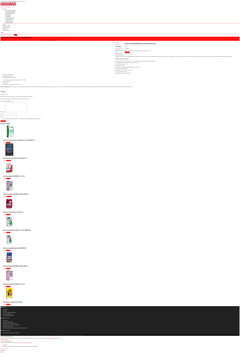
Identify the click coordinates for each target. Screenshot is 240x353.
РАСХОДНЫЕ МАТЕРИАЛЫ (10, 12)
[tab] (121, 42)
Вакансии (5, 310)
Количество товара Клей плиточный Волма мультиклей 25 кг (137, 50)
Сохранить (2, 348)
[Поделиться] (2, 350)
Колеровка (5, 320)
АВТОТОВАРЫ (8, 15)
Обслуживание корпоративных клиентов (11, 332)
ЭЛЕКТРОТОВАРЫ (9, 19)
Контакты (5, 28)
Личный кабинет (6, 30)
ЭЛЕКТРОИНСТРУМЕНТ (10, 18)
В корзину (127, 52)
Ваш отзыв (3, 111)
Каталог (4, 9)
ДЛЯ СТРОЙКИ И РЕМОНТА (11, 10)
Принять (6, 339)
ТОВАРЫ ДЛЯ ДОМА (9, 21)
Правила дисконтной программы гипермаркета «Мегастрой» (15, 327)
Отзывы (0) (117, 43)
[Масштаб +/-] (4, 350)
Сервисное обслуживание (8, 321)
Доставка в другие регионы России (10, 323)
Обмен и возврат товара (8, 326)
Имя (1, 114)
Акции (4, 24)
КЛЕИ (130, 53)
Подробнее (8, 160)
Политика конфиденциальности (9, 312)
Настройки (2, 339)
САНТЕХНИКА (8, 16)
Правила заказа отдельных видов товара (11, 324)
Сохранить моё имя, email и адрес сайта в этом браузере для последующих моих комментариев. (21, 118)
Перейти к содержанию (5, 6)
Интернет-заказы (6, 25)
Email (1, 116)
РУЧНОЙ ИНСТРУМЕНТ (10, 13)
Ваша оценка (3, 101)
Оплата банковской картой (8, 315)
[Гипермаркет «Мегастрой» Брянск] (8, 5)
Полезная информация (7, 313)
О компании (5, 309)
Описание (117, 42)
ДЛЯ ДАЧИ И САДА (9, 22)
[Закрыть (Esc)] (1, 350)
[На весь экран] (3, 350)
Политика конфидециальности (54, 338)
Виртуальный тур (6, 27)
